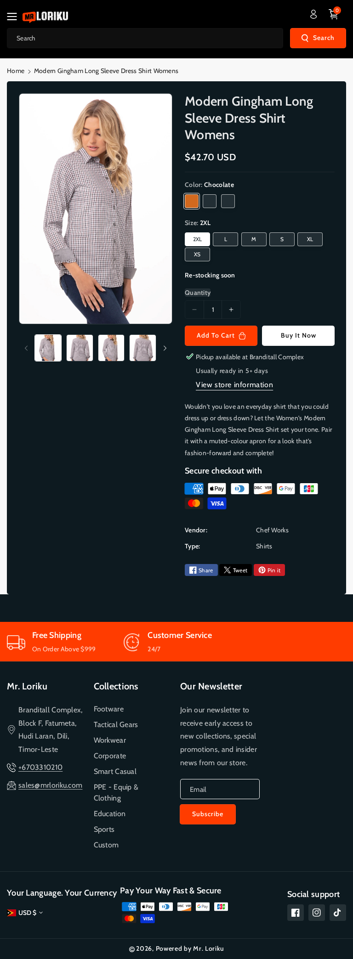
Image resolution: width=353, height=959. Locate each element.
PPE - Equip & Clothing (116, 792)
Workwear (110, 740)
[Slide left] (26, 348)
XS (197, 254)
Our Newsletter (211, 686)
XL (310, 239)
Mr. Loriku (27, 686)
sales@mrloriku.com (50, 785)
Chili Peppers (209, 201)
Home (15, 71)
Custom (106, 845)
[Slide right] (165, 348)
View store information (234, 384)
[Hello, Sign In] (313, 14)
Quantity (198, 292)
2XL (197, 239)
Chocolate (192, 201)
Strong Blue (228, 201)
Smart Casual (115, 771)
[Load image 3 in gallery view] (111, 347)
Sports (104, 829)
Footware (109, 709)
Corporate (110, 755)
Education (110, 813)
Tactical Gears (116, 724)
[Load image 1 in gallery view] (48, 347)
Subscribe (207, 814)
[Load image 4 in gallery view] (142, 347)
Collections (116, 686)
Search (324, 38)
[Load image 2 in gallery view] (79, 347)
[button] (15, 16)
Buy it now (298, 335)
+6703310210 (40, 767)
